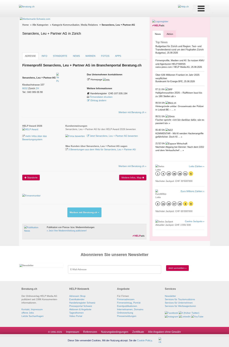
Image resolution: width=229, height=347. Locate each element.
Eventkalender (76, 299)
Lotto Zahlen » (196, 166)
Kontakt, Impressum (32, 309)
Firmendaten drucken (101, 97)
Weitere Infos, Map (131, 177)
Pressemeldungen (126, 316)
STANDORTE (60, 56)
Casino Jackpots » (194, 221)
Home (25, 24)
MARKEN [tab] (90, 56)
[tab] (157, 33)
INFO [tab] (44, 56)
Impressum (72, 331)
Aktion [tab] (170, 34)
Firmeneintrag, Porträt (128, 302)
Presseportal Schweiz (80, 306)
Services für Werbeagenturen (180, 306)
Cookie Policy (144, 340)
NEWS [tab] (76, 56)
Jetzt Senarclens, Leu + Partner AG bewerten (113, 136)
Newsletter (170, 296)
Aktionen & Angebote (80, 309)
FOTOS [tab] (105, 56)
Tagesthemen (76, 312)
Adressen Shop (77, 296)
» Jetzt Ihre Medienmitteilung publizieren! (67, 230)
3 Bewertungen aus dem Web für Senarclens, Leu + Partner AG (102, 149)
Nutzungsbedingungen (114, 331)
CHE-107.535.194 (117, 93)
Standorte (32, 177)
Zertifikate (138, 331)
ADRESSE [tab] (30, 56)
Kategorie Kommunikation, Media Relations (75, 24)
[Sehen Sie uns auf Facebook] (171, 312)
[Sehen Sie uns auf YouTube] (197, 316)
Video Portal (75, 316)
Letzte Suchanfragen (32, 316)
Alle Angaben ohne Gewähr (164, 331)
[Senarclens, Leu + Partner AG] (30, 129)
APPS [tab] (118, 56)
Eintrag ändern (98, 100)
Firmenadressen (125, 299)
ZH (37, 88)
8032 (25, 88)
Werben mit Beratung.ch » (132, 112)
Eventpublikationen (127, 306)
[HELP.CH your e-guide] (183, 6)
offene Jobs (27, 312)
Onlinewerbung (125, 312)
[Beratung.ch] (27, 6)
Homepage (97, 79)
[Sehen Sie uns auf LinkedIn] (185, 316)
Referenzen (90, 331)
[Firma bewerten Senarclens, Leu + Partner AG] (75, 136)
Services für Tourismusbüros (180, 299)
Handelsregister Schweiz (82, 302)
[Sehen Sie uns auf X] (189, 312)
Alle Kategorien (40, 24)
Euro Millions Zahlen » (192, 191)
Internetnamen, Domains (130, 309)
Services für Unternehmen (179, 302)
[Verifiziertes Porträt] (57, 77)
